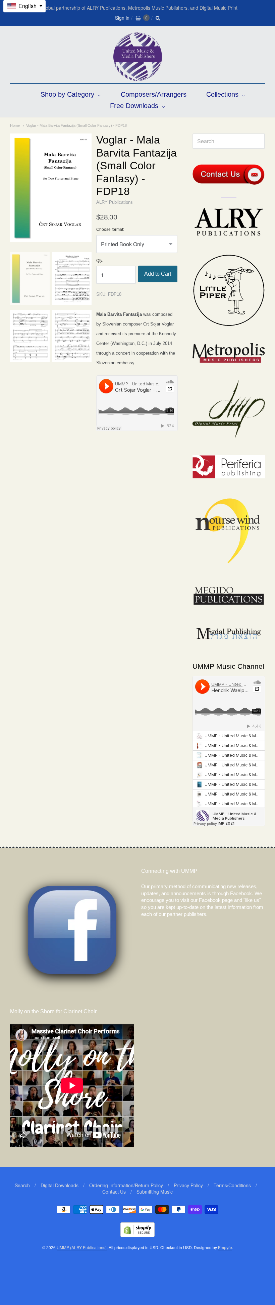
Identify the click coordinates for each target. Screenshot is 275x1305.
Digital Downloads (59, 1185)
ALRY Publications (114, 202)
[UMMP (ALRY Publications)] (137, 77)
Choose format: (110, 229)
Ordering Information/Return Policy (126, 1185)
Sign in (122, 17)
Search (22, 1185)
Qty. (99, 261)
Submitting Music (154, 1191)
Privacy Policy (188, 1185)
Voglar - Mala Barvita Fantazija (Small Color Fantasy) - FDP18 (76, 125)
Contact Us (114, 1191)
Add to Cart (157, 274)
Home (15, 125)
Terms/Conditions (232, 1185)
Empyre (225, 1247)
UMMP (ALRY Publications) (82, 1247)
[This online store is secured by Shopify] (137, 1235)
